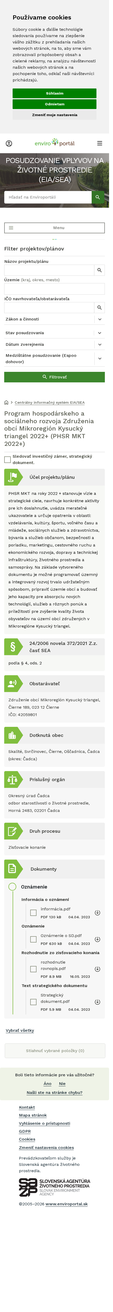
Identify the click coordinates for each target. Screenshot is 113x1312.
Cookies (27, 1139)
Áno (48, 1083)
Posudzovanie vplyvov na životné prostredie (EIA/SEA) (55, 170)
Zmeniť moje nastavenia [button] (54, 115)
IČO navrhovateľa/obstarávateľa (36, 298)
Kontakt (27, 1107)
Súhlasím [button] (54, 93)
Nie (62, 1083)
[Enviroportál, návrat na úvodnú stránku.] (54, 143)
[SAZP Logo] (54, 1187)
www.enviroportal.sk (66, 1203)
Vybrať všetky (20, 1030)
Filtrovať (58, 376)
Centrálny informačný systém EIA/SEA (50, 402)
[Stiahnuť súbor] (97, 913)
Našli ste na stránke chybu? (55, 1092)
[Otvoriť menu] (99, 143)
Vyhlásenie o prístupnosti (44, 1123)
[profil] (9, 143)
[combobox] (54, 289)
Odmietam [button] (54, 104)
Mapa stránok (33, 1115)
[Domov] (6, 403)
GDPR (25, 1131)
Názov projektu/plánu (26, 261)
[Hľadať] (98, 197)
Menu (58, 227)
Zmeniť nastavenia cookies (46, 1147)
